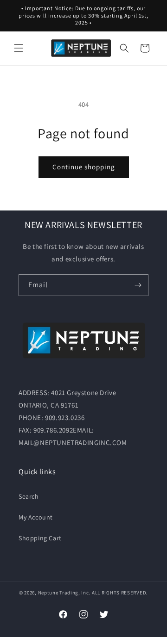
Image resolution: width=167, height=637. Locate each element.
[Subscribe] (138, 285)
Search (29, 496)
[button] (18, 48)
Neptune (48, 592)
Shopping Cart (40, 538)
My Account (36, 517)
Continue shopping (83, 166)
